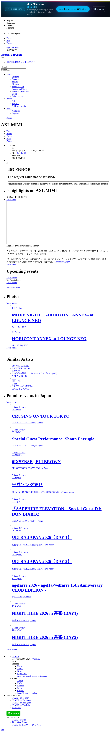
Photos (9, 43)
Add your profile (19, 106)
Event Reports (18, 86)
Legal (19, 688)
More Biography (63, 262)
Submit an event (13, 287)
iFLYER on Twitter (20, 698)
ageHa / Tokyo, (21, 597)
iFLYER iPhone (19, 720)
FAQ (19, 683)
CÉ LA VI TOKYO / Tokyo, (27, 423)
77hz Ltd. (36, 659)
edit (17, 48)
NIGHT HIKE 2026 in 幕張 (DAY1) (45, 613)
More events (11, 278)
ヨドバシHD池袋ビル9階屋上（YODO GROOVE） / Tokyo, (43, 492)
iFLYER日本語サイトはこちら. (21, 62)
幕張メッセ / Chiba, (24, 620)
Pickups (15, 84)
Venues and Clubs (19, 89)
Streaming (16, 79)
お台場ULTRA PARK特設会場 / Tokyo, (33, 545)
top (2, 729)
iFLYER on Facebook (21, 700)
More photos (11, 303)
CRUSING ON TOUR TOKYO (41, 416)
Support (20, 686)
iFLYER (15, 656)
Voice (8, 138)
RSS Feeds (16, 707)
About (9, 133)
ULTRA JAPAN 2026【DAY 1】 (42, 537)
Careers (20, 690)
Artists (9, 99)
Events (9, 38)
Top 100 (15, 103)
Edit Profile (22, 153)
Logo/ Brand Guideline (27, 693)
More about (11, 199)
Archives (16, 111)
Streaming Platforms (20, 91)
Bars (8, 41)
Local (14, 94)
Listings (15, 77)
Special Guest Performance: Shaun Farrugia (53, 438)
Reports (15, 113)
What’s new (99, 9)
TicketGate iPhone (20, 722)
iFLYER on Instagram (21, 703)
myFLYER (11, 48)
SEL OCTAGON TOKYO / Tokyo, (30, 468)
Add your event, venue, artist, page (32, 676)
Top (8, 131)
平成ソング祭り (27, 484)
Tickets (15, 81)
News (9, 108)
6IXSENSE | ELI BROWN (36, 461)
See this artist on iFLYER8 (73, 9)
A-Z (14, 101)
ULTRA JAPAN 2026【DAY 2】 (42, 561)
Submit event (17, 96)
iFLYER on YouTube (21, 705)
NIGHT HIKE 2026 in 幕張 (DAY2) (45, 637)
